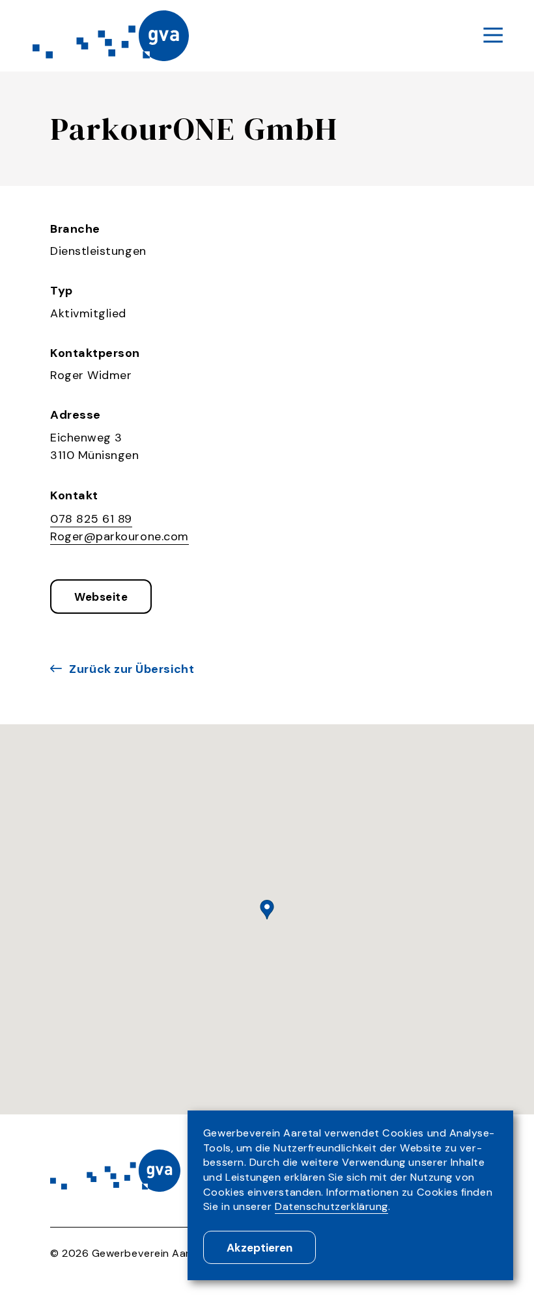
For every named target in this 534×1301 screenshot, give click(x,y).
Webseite (101, 597)
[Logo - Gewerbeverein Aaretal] (111, 35)
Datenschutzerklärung (331, 1206)
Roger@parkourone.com (119, 536)
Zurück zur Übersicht (131, 669)
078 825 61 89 (91, 519)
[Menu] (493, 36)
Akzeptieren (259, 1248)
